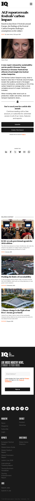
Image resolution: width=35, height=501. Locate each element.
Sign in (23, 134)
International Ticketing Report (7, 464)
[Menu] (31, 4)
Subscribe (17, 124)
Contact (22, 422)
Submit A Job (6, 491)
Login (3, 432)
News (3, 423)
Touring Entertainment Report (6, 476)
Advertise (22, 425)
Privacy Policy (17, 499)
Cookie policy (23, 499)
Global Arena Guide (8, 447)
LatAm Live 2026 (7, 460)
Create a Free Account (17, 130)
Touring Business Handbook (7, 469)
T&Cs (28, 499)
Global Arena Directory (23, 443)
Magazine (4, 426)
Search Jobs (5, 488)
